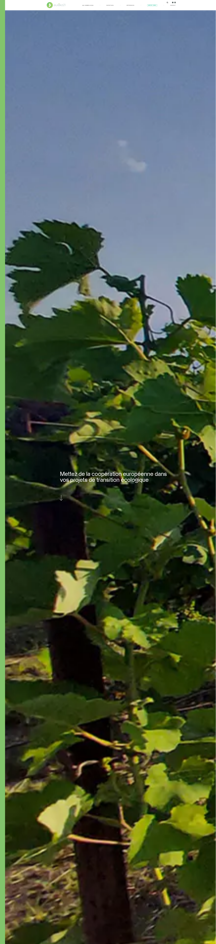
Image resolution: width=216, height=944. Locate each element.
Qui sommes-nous (87, 5)
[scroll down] (61, 498)
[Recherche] (167, 2)
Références (130, 5)
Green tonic (152, 5)
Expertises (110, 5)
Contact (173, 5)
